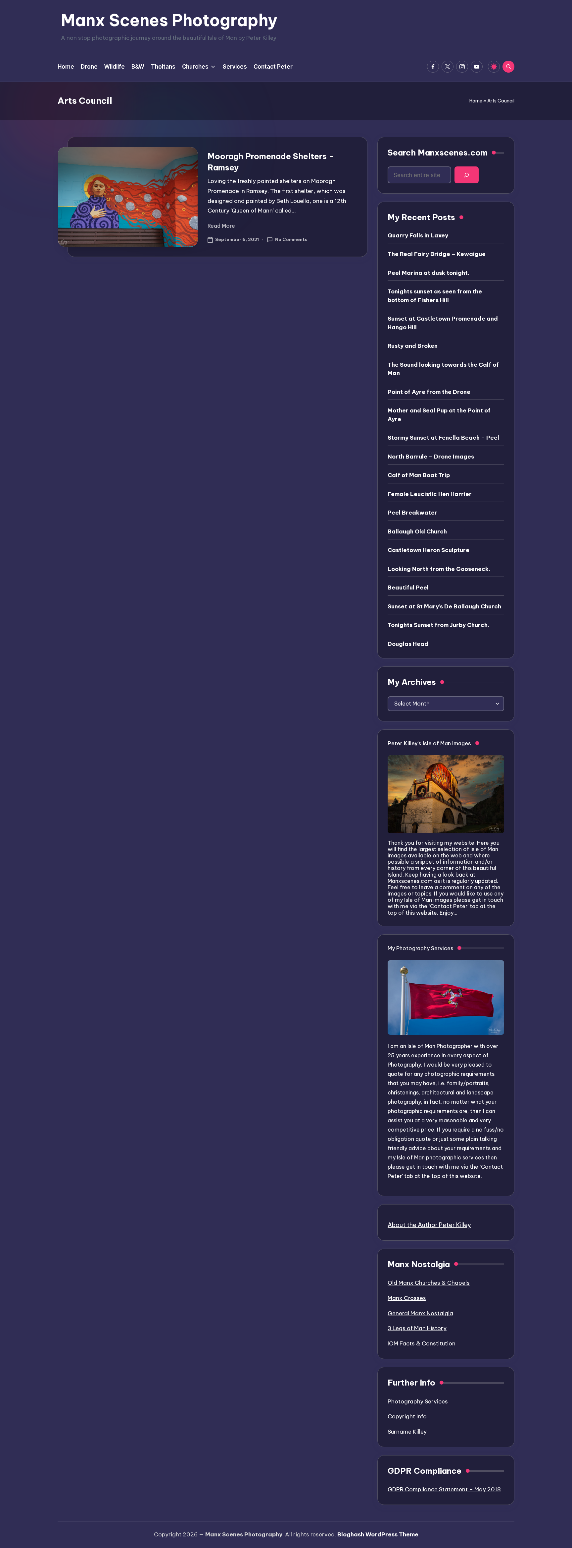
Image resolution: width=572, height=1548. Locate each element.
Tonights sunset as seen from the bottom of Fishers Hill (435, 296)
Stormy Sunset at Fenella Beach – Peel (443, 437)
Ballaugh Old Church (417, 531)
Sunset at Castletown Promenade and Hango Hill (443, 323)
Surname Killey (407, 1431)
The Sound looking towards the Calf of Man (443, 369)
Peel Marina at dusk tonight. (428, 273)
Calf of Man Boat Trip (419, 475)
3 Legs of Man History (417, 1328)
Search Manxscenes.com (438, 152)
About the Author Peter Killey (429, 1225)
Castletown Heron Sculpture (428, 550)
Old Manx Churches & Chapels (429, 1282)
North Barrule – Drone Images (431, 456)
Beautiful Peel (408, 587)
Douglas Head (408, 644)
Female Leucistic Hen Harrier (430, 494)
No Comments (291, 239)
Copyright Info (407, 1416)
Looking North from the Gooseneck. (439, 569)
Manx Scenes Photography (169, 20)
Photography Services (418, 1401)
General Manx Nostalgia (420, 1313)
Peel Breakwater (412, 512)
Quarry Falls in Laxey (418, 235)
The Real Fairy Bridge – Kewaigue (437, 254)
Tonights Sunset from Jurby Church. (438, 625)
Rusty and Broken (413, 345)
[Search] (466, 174)
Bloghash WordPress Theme (377, 1534)
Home (475, 101)
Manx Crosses (407, 1298)
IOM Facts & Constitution (421, 1343)
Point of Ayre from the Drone (429, 392)
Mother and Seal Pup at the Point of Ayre (439, 415)
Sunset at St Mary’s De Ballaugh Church (444, 606)
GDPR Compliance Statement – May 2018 (444, 1489)
